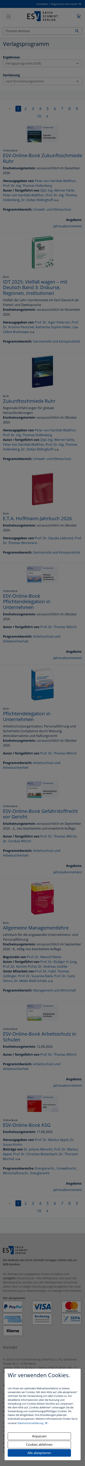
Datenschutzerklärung (30, 1423)
